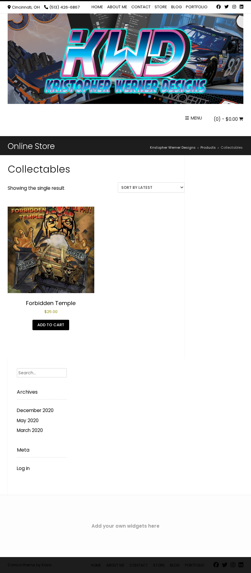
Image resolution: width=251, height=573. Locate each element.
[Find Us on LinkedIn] (240, 7)
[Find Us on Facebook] (218, 7)
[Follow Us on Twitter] (226, 7)
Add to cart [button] (50, 325)
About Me (117, 7)
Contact (141, 7)
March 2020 (30, 430)
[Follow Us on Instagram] (234, 7)
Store (161, 7)
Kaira (46, 564)
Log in (23, 468)
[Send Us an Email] (213, 7)
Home (97, 7)
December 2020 (35, 410)
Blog (176, 7)
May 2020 (28, 420)
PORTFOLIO (197, 7)
